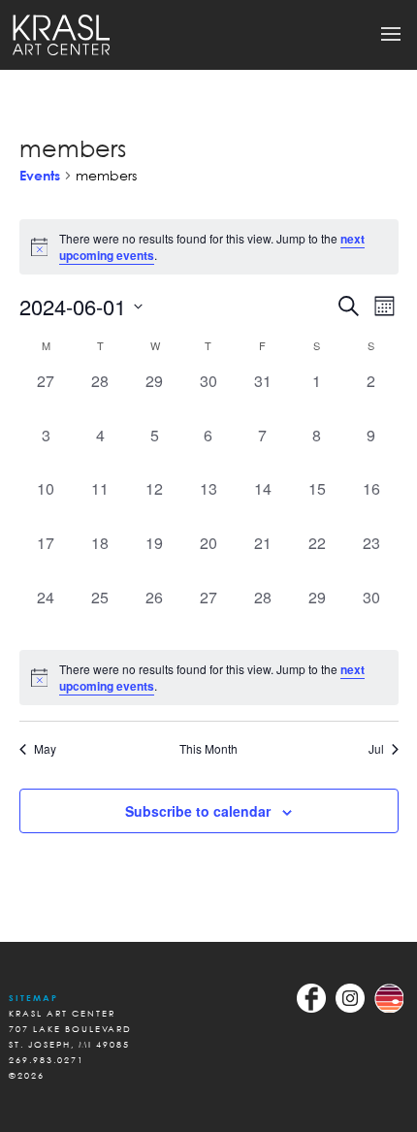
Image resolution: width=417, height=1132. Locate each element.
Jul (376, 749)
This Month (208, 749)
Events (39, 175)
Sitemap (33, 997)
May (45, 749)
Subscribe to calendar (198, 811)
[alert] (209, 677)
